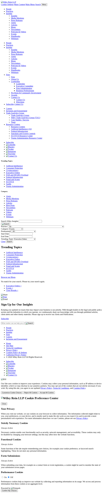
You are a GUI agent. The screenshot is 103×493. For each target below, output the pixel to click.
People (8, 9)
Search (38, 4)
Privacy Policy (12, 350)
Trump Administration (14, 186)
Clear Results (12, 290)
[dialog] (51, 388)
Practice (4, 226)
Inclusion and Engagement (16, 111)
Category (4, 229)
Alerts (13, 23)
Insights (9, 14)
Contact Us (15, 97)
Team (13, 122)
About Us (15, 79)
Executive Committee (24, 86)
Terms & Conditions (14, 348)
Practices (9, 11)
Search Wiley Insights (9, 221)
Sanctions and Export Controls (23, 133)
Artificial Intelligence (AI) (21, 129)
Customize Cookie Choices (12, 393)
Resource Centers (13, 124)
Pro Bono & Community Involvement (26, 93)
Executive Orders (13, 173)
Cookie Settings (7, 4)
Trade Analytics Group (15, 113)
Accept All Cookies (47, 393)
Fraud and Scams (13, 179)
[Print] (4, 297)
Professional (6, 231)
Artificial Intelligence (14, 166)
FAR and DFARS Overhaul (17, 175)
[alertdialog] (51, 444)
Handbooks (15, 36)
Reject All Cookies (31, 393)
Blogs (13, 27)
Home (8, 343)
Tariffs (8, 184)
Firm (8, 75)
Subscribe (10, 104)
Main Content (19, 4)
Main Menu (30, 4)
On (5, 477)
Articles (14, 25)
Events (13, 34)
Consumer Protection (14, 168)
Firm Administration (24, 88)
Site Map (9, 346)
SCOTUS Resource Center (22, 136)
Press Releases (17, 20)
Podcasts (9, 210)
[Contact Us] (11, 156)
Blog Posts (10, 205)
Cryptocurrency (12, 170)
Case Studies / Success (20, 120)
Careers (9, 108)
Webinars (14, 39)
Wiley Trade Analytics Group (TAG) (25, 118)
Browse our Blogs (8, 277)
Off (11, 477)
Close (4, 404)
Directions (20, 102)
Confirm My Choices (9, 491)
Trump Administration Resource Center (26, 138)
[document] (51, 444)
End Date (5, 236)
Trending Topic (7, 239)
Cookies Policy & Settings (16, 352)
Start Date (5, 234)
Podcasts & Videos (18, 32)
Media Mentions (17, 18)
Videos (9, 212)
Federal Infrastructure (19, 131)
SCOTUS (10, 182)
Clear (3, 241)
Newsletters (15, 29)
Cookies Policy (79, 388)
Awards (14, 95)
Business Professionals (25, 91)
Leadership (15, 81)
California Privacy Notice (16, 355)
